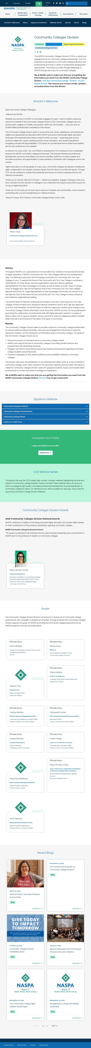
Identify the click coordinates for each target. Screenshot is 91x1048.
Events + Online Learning (38, 14)
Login (39, 3)
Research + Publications (53, 14)
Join (6, 3)
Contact (32, 1045)
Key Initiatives (68, 14)
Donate (27, 3)
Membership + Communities (23, 14)
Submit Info (44, 453)
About (7, 14)
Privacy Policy (8, 1045)
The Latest (83, 14)
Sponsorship (43, 1045)
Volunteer (16, 3)
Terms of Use (21, 1045)
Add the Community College (56, 81)
